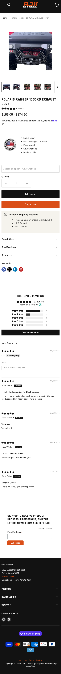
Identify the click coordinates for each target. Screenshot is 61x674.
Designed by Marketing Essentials (41, 664)
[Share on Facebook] (3, 269)
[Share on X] (9, 269)
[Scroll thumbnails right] (56, 87)
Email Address (15, 532)
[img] (7, 351)
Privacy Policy (35, 660)
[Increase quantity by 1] (27, 183)
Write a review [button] (31, 332)
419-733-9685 (8, 576)
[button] (18, 311)
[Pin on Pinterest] (21, 269)
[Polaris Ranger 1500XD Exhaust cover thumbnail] (6, 87)
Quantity (5, 177)
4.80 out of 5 (38, 301)
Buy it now (30, 204)
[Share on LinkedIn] (15, 269)
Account (23, 660)
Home (4, 18)
